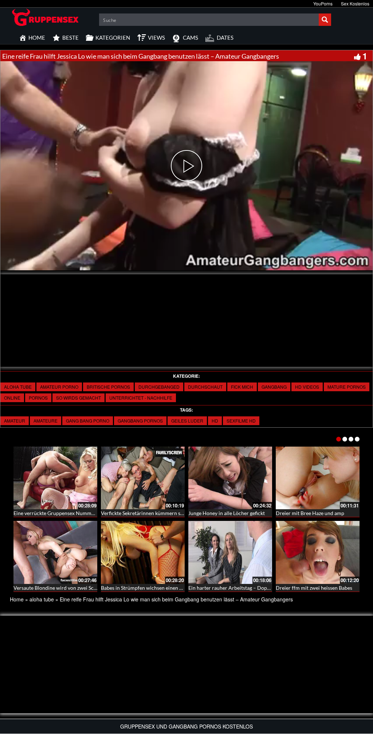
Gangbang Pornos (140, 420)
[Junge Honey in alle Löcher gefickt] (230, 478)
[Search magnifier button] (325, 19)
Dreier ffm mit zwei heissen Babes (314, 588)
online (12, 398)
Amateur (14, 420)
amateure (46, 420)
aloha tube (18, 387)
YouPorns (323, 3)
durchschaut (205, 387)
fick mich (242, 387)
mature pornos (346, 387)
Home (17, 599)
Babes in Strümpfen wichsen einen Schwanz (150, 588)
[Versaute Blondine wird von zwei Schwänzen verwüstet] (55, 552)
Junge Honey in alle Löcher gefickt (226, 513)
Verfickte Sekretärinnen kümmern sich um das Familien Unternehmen (179, 513)
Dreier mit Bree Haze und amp (310, 513)
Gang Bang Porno (87, 420)
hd (215, 420)
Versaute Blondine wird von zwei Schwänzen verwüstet (75, 588)
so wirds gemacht (78, 398)
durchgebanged (159, 387)
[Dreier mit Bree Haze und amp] (318, 478)
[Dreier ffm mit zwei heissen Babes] (318, 552)
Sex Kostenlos (355, 3)
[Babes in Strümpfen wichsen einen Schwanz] (143, 552)
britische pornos (108, 387)
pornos (38, 398)
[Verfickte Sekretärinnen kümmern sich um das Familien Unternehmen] (143, 478)
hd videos (307, 387)
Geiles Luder (187, 420)
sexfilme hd (241, 420)
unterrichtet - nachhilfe (140, 398)
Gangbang (274, 387)
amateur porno (59, 387)
